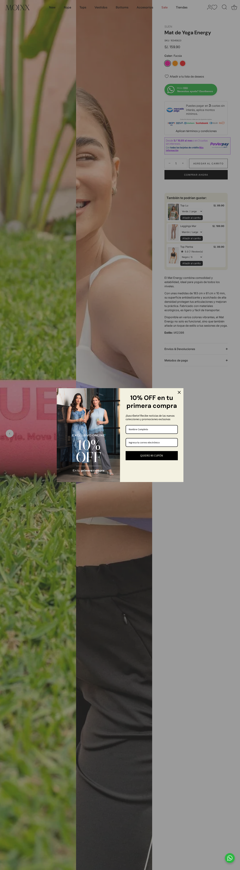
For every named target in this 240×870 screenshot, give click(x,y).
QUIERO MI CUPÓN (151, 455)
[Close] (179, 392)
